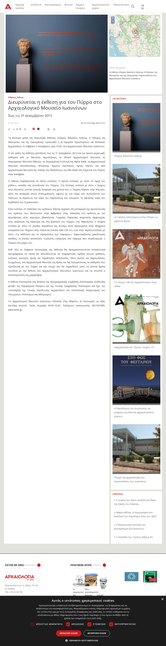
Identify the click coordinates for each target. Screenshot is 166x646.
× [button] (162, 599)
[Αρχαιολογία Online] (8, 6)
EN (142, 8)
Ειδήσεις (12, 97)
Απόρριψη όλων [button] (97, 633)
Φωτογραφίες (53, 4)
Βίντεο (69, 4)
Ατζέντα (36, 4)
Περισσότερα (121, 4)
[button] (83, 640)
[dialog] (83, 621)
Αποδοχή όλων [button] (69, 633)
